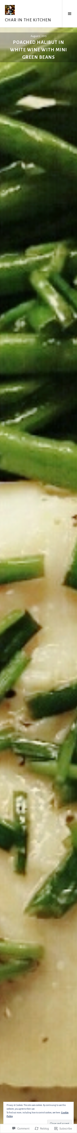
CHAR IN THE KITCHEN (28, 20)
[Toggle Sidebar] (69, 13)
